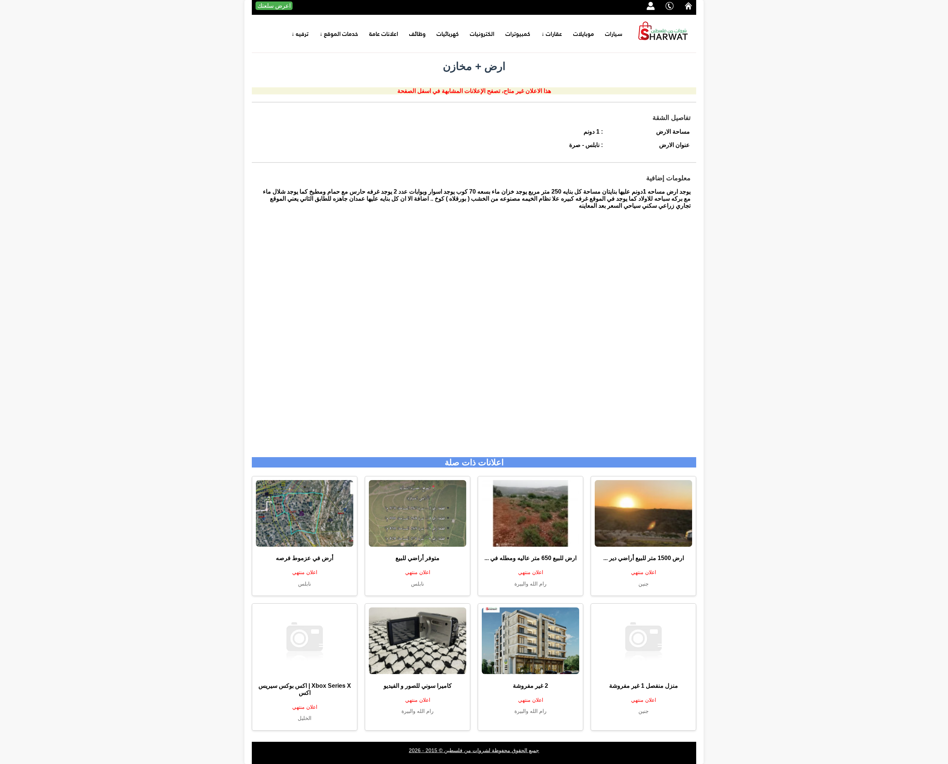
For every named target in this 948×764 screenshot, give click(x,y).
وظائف (417, 33)
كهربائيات (448, 33)
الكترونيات (482, 33)
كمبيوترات (517, 33)
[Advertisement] (474, 337)
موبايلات (583, 33)
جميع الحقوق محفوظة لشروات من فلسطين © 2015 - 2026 (474, 750)
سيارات (613, 33)
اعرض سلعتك (274, 6)
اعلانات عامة (383, 33)
